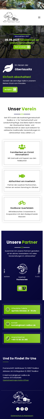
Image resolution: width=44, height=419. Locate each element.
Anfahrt (8, 89)
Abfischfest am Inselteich (22, 181)
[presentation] (19, 288)
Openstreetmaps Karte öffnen (16, 380)
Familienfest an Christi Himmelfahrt (22, 153)
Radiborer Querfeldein (22, 208)
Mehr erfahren (20, 47)
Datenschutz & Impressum (22, 415)
